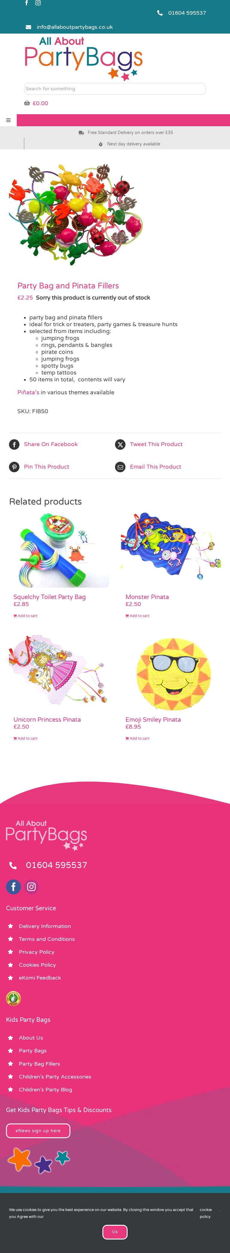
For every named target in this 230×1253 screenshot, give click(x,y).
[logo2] (84, 37)
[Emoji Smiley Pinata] (171, 672)
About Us (31, 1037)
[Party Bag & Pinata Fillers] (115, 215)
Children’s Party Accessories (55, 1076)
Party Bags (33, 1050)
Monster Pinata (147, 597)
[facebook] (26, 2)
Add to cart (27, 616)
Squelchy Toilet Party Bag (49, 597)
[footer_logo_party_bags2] (46, 823)
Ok (115, 1232)
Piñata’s (28, 392)
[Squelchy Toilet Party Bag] (59, 550)
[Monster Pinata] (171, 550)
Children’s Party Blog (45, 1089)
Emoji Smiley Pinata (153, 719)
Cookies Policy (37, 965)
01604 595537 (187, 13)
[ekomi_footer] (13, 993)
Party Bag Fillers (39, 1064)
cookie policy (206, 1213)
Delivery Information (45, 926)
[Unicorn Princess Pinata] (59, 672)
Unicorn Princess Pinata (47, 719)
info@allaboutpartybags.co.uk (75, 27)
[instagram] (38, 2)
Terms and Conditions (47, 939)
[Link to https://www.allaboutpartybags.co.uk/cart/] (27, 103)
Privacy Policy (37, 952)
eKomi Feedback (40, 977)
